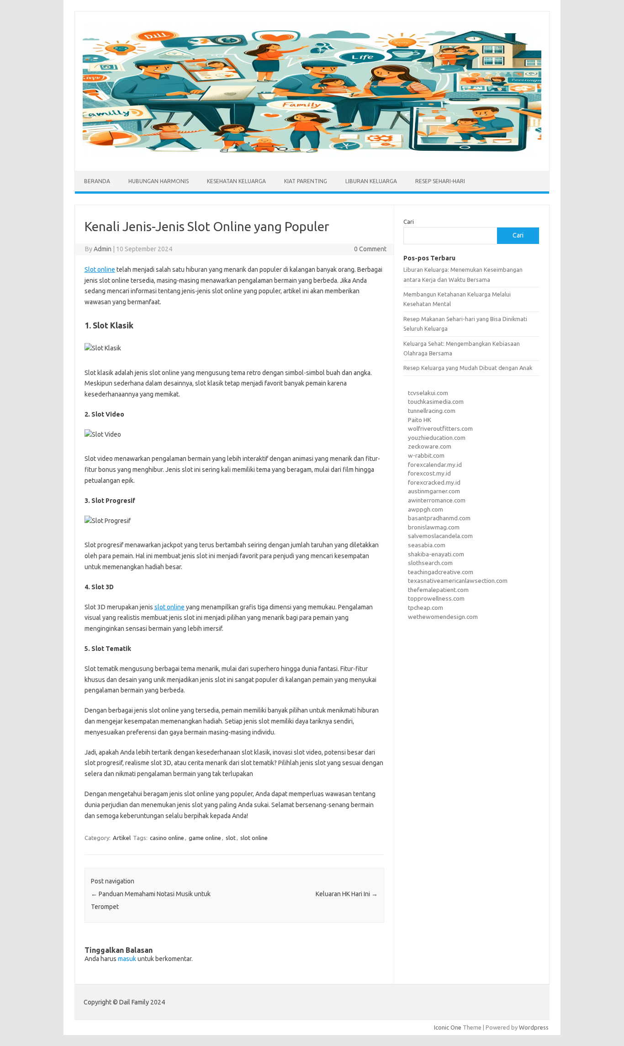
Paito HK (419, 419)
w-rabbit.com (426, 455)
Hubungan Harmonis (158, 181)
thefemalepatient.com (438, 589)
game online (205, 838)
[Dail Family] (312, 155)
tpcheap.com (425, 607)
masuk (127, 958)
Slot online (100, 269)
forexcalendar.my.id (435, 464)
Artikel (122, 838)
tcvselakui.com (428, 392)
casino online (167, 838)
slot (231, 838)
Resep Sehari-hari (440, 181)
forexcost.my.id (429, 473)
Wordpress (534, 1027)
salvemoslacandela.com (440, 535)
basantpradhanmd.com (439, 518)
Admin (102, 249)
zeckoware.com (429, 446)
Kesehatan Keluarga (236, 181)
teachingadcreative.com (440, 572)
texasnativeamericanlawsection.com (458, 580)
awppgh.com (425, 509)
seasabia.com (426, 545)
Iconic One (447, 1027)
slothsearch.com (430, 562)
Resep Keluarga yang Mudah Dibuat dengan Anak (467, 368)
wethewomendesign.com (443, 616)
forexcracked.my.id (434, 482)
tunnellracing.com (431, 410)
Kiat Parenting (305, 181)
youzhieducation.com (436, 437)
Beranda (97, 181)
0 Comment (370, 249)
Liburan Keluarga (371, 181)
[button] (234, 351)
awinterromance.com (436, 500)
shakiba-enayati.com (436, 554)
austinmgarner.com (434, 491)
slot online (169, 607)
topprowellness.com (436, 598)
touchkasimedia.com (436, 401)
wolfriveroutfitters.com (440, 428)
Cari (408, 221)
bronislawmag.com (434, 527)
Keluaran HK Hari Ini (347, 894)
